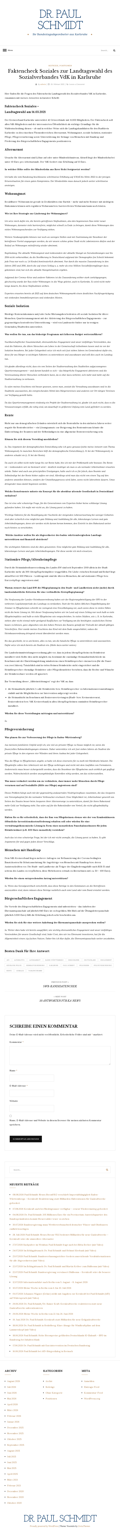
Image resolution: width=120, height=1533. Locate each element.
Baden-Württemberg (54, 960)
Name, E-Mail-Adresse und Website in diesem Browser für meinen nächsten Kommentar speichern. (55, 1122)
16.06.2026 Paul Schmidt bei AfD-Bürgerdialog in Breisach (43, 1351)
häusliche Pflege (14, 965)
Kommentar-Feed (93, 1392)
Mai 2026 (11, 1398)
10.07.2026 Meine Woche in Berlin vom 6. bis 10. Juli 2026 (42, 1288)
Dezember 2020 (15, 1491)
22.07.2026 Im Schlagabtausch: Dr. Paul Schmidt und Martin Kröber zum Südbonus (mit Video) (61, 1266)
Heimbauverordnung (35, 965)
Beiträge (53, 65)
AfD (8, 960)
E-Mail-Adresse (19, 1085)
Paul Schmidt (69, 965)
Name (13, 1070)
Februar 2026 (14, 1416)
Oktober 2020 (14, 1503)
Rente (9, 971)
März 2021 (12, 1479)
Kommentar (17, 1042)
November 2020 (15, 1497)
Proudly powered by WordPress (44, 1526)
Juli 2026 (11, 1387)
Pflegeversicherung (103, 965)
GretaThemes (84, 1526)
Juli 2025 (11, 1456)
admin (43, 84)
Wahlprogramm (35, 971)
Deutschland (90, 960)
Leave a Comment (77, 84)
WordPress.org (92, 1398)
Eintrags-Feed (91, 1387)
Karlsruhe (53, 965)
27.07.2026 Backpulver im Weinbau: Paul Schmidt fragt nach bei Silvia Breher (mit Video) (58, 1244)
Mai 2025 (11, 1468)
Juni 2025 (12, 1462)
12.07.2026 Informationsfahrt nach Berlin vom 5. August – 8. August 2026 (50, 1282)
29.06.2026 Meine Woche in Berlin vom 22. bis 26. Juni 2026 (43, 1313)
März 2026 (12, 1410)
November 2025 (15, 1433)
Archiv (49, 1381)
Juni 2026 (12, 1392)
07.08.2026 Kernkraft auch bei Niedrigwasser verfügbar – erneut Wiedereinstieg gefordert (60, 1208)
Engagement (106, 960)
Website (14, 1101)
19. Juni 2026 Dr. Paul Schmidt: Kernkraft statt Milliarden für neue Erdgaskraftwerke (56, 1319)
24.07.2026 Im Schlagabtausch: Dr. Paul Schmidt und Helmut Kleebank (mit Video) (54, 1250)
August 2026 (13, 1381)
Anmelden (89, 1381)
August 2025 (13, 1450)
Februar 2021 (14, 1485)
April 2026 (12, 1404)
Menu (9, 50)
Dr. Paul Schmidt (60, 20)
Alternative (19, 960)
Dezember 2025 (15, 1427)
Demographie (73, 960)
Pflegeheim (84, 965)
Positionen (65, 65)
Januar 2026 (13, 1421)
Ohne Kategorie (54, 1392)
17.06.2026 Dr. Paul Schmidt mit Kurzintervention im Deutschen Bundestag (51, 1345)
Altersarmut (34, 960)
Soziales (20, 971)
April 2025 (12, 1474)
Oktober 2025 (14, 1439)
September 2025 (15, 1445)
